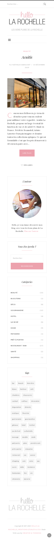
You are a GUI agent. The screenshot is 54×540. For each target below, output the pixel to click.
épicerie (27, 479)
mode (33, 437)
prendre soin (35, 443)
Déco (27, 304)
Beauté (27, 51)
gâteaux (15, 425)
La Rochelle (28, 431)
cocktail (15, 401)
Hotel (27, 316)
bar (13, 383)
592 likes (28, 165)
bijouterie (27, 299)
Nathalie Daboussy (19, 65)
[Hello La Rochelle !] (27, 21)
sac (25, 455)
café (32, 389)
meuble (25, 437)
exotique (15, 413)
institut (32, 425)
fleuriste (25, 413)
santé (27, 351)
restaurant (16, 455)
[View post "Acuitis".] (27, 93)
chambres (15, 395)
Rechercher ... (12, 4)
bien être (30, 383)
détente (28, 407)
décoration (35, 401)
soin (24, 461)
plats (25, 443)
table (22, 467)
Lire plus (27, 153)
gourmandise (30, 419)
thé (25, 473)
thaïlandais (16, 473)
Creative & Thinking (32, 533)
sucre (14, 467)
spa (38, 461)
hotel (24, 425)
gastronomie (16, 419)
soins (31, 461)
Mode (27, 328)
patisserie (27, 334)
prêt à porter (27, 340)
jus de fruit (16, 431)
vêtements (16, 479)
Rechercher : (18, 258)
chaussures (27, 395)
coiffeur (24, 401)
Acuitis (27, 57)
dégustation (16, 407)
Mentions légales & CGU (29, 529)
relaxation (29, 449)
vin (31, 473)
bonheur (23, 389)
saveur (32, 455)
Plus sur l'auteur (31, 231)
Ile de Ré (27, 322)
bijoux (14, 389)
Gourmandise (27, 310)
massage (15, 437)
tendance (31, 467)
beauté (20, 383)
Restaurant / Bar (27, 346)
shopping (27, 357)
